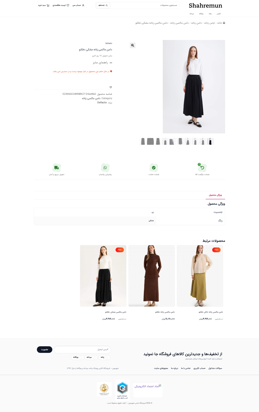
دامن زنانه (196, 23)
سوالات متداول (215, 368)
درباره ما (174, 368)
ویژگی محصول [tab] (215, 195)
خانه (219, 23)
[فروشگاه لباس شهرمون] (205, 5)
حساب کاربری (199, 368)
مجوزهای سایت (161, 368)
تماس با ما (186, 368)
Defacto (102, 103)
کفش (219, 13)
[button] (132, 45)
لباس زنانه (209, 23)
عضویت (44, 349)
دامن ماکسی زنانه (179, 23)
